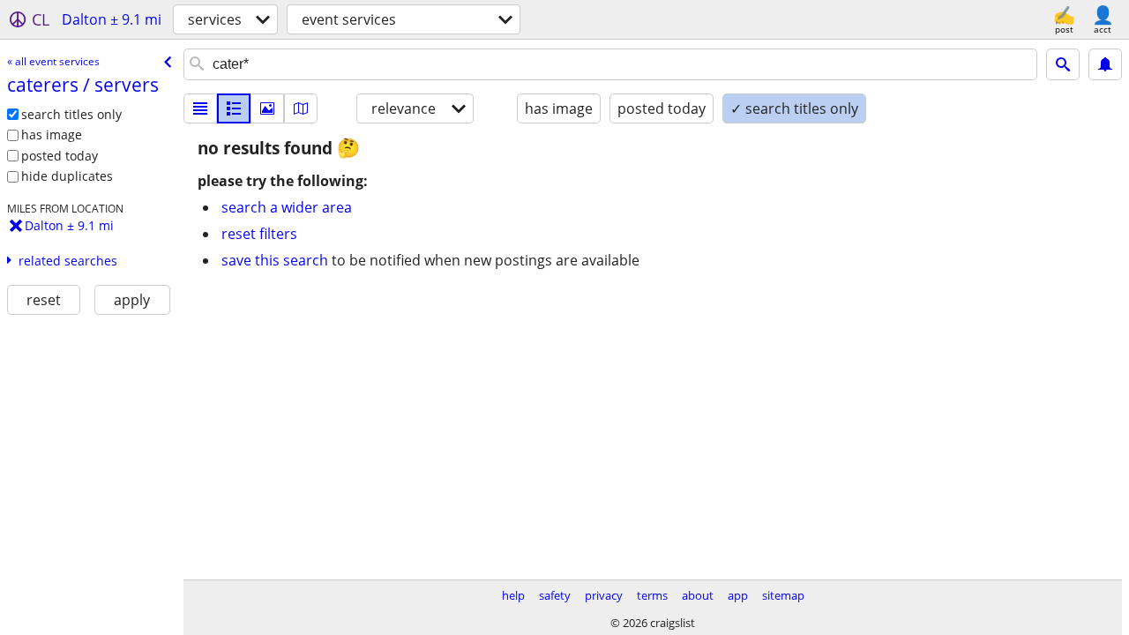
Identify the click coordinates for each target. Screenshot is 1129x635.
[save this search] (1105, 64)
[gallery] (267, 108)
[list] (200, 108)
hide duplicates (67, 176)
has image (51, 134)
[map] (301, 108)
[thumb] (233, 108)
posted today (59, 155)
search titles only (71, 114)
